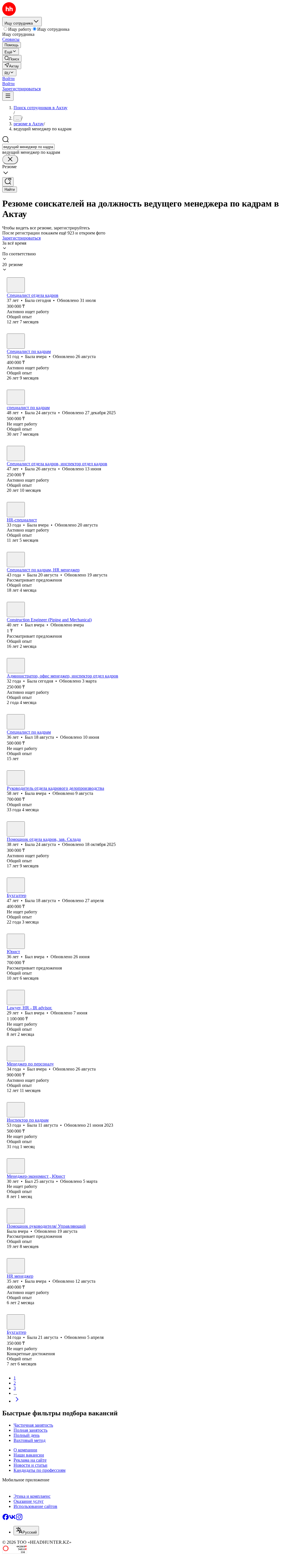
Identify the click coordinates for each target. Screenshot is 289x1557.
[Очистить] (10, 159)
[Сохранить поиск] (8, 182)
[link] (11, 58)
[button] (8, 78)
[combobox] (28, 147)
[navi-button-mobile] (8, 96)
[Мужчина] (16, 609)
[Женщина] (16, 285)
